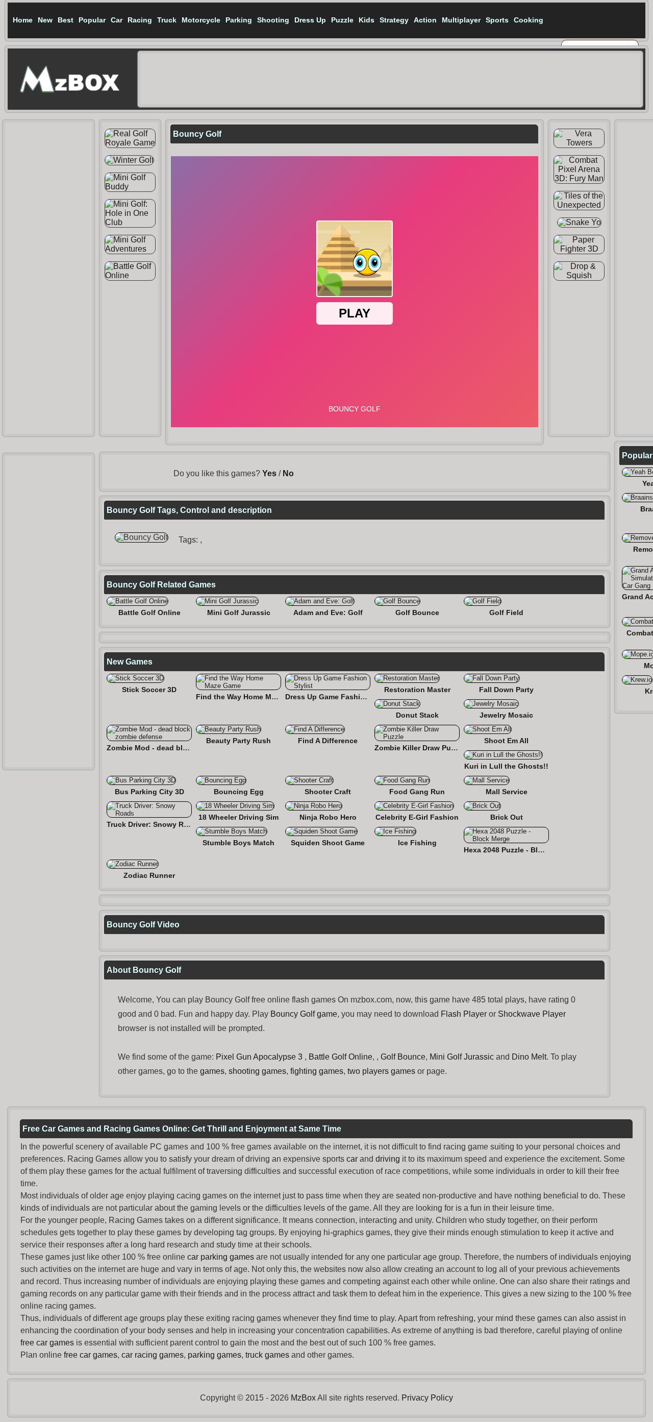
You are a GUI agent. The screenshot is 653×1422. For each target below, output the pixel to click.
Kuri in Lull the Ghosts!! (506, 766)
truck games (267, 1355)
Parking (238, 20)
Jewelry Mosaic (506, 715)
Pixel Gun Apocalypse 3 (259, 1056)
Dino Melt (529, 1056)
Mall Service (507, 792)
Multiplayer (461, 20)
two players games (381, 1071)
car (352, 1159)
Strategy (394, 20)
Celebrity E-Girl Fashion (417, 817)
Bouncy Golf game (303, 1014)
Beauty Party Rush (238, 741)
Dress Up (310, 20)
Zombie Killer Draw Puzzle (419, 748)
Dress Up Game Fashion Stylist (339, 697)
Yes (269, 473)
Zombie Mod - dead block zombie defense (180, 748)
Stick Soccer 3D (149, 689)
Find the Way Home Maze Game (250, 697)
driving (387, 1159)
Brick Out (506, 817)
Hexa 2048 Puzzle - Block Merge (519, 850)
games (212, 1071)
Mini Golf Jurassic (238, 612)
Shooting (273, 20)
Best (65, 20)
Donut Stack (417, 715)
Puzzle (342, 20)
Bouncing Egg (239, 792)
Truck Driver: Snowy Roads (154, 824)
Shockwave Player (532, 1014)
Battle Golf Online (149, 612)
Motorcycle (201, 20)
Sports (497, 20)
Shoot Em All (506, 741)
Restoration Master (417, 689)
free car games (47, 1342)
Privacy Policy (427, 1397)
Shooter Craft (328, 792)
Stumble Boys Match (238, 843)
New (45, 20)
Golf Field (506, 612)
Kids (366, 20)
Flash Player (464, 1014)
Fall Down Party (506, 689)
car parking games (220, 1257)
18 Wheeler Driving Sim (238, 817)
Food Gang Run (417, 792)
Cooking (528, 20)
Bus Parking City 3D (149, 792)
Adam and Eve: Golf (328, 612)
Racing (140, 20)
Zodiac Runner (149, 875)
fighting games (316, 1071)
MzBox (303, 1397)
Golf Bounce (417, 612)
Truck (167, 20)
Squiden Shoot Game (328, 843)
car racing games (152, 1355)
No (288, 473)
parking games (214, 1355)
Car (116, 20)
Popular (92, 20)
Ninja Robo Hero (328, 817)
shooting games (257, 1071)
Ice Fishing (417, 843)
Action (425, 20)
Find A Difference (328, 741)
